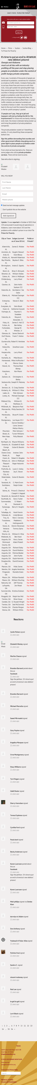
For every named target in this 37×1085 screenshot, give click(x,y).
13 (31, 1025)
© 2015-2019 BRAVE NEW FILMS (11, 1059)
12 (28, 1025)
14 (3, 1029)
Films (10, 48)
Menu (6, 7)
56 (12, 1029)
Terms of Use (5, 1070)
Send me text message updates (13, 205)
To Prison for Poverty (8, 50)
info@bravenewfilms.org (8, 1054)
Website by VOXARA (7, 1080)
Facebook (13, 673)
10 (21, 1025)
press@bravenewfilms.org (8, 1064)
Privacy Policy (14, 1070)
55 (9, 1029)
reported (15, 222)
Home (3, 48)
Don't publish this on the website (14, 209)
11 (25, 1025)
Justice (17, 48)
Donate (18, 1046)
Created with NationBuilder (9, 1082)
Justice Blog (26, 48)
